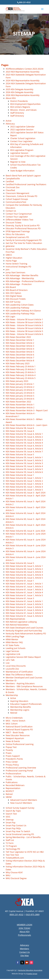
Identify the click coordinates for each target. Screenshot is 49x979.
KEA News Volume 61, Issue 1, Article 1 (24, 583)
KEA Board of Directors (17, 290)
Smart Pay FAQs (13, 828)
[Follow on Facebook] (17, 962)
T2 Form (10, 843)
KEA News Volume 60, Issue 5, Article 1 (24, 566)
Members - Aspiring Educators (20, 683)
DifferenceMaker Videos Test (19, 219)
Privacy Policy (12, 764)
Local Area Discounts (16, 665)
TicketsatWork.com (15, 857)
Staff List (10, 840)
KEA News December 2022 (18, 337)
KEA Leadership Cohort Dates (20, 304)
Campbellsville (13, 178)
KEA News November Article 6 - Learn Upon (26, 425)
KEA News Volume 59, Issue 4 (20, 431)
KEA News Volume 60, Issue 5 (20, 563)
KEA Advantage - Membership (20, 278)
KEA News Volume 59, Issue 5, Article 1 (24, 457)
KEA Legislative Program (21, 150)
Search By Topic (13, 810)
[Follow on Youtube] (27, 962)
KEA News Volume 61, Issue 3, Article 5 (24, 613)
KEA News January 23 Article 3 (20, 390)
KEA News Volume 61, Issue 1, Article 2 (24, 586)
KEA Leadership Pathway (17, 307)
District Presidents (19, 101)
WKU (8, 875)
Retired (13, 712)
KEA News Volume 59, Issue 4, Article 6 (24, 448)
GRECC (9, 254)
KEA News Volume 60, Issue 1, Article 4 (24, 486)
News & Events (13, 741)
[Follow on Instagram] (31, 962)
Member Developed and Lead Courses (24, 677)
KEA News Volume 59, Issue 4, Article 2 (24, 436)
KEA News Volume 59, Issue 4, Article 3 (24, 439)
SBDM (9, 797)
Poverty (9, 750)
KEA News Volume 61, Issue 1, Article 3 (24, 589)
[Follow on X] (22, 962)
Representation (13, 788)
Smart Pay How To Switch (18, 831)
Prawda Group (31, 974)
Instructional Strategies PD (18, 266)
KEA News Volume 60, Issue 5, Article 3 (24, 572)
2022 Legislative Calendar (22, 126)
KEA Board (11, 287)
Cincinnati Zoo (12, 187)
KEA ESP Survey (13, 301)
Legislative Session (19, 153)
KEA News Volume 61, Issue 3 (20, 598)
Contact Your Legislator (21, 141)
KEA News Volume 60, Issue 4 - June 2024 (25, 530)
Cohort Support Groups (17, 199)
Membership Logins (19, 709)
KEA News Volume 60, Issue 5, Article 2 (24, 569)
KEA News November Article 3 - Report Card (27, 410)
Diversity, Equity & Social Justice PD (23, 225)
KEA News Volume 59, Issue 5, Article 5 (24, 469)
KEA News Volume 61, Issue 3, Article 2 (24, 604)
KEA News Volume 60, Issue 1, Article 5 (24, 489)
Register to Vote (17, 161)
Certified (10, 181)
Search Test (11, 813)
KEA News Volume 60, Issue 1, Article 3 (24, 483)
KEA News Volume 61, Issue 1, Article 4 (24, 592)
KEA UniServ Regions (20, 107)
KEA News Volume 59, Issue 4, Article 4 (24, 442)
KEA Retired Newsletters (17, 624)
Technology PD (13, 849)
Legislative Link (13, 654)
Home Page (11, 260)
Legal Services (12, 651)
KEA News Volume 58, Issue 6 (20, 428)
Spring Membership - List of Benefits (23, 837)
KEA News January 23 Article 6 (20, 398)
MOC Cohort (11, 723)
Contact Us (11, 210)
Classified (10, 190)
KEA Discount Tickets (16, 299)
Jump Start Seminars (15, 272)
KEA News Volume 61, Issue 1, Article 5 (24, 595)
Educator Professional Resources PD (23, 228)
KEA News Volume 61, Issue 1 (20, 580)
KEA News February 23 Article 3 (20, 372)
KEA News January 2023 (17, 381)
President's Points (14, 758)
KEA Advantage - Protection (19, 284)
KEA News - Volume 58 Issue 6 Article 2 (24, 322)
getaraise (10, 246)
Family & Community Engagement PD (24, 240)
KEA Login (10, 316)
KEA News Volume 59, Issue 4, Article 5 (24, 445)
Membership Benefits (20, 707)
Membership (12, 695)
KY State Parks (12, 645)
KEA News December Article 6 (20, 354)
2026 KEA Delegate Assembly (19, 92)
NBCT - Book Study (15, 732)
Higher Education (14, 257)
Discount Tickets (13, 222)
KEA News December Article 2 (20, 343)
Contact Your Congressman (19, 213)
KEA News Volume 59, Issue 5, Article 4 (24, 466)
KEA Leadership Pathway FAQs (20, 313)
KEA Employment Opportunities (25, 104)
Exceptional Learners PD (17, 237)
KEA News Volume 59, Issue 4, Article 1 (24, 434)
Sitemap (10, 819)
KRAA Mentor (12, 639)
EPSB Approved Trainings (18, 231)
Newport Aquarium (15, 738)
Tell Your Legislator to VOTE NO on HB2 (25, 852)
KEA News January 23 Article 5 (20, 395)
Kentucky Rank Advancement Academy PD (26, 633)
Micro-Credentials (14, 717)
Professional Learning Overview (21, 767)
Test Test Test (12, 854)
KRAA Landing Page (15, 636)
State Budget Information (22, 170)
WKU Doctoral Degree (16, 878)
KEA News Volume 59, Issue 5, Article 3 (24, 463)
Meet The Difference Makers (19, 674)
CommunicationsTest (16, 202)
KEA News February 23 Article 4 (20, 375)
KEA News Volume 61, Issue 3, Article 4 (24, 610)
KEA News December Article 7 (20, 357)
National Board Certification (19, 726)
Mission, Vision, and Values (23, 110)
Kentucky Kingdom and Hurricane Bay (24, 630)
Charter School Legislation (22, 138)
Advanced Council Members (23, 800)
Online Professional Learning (20, 744)
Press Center (12, 761)
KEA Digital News (14, 296)
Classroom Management (17, 193)
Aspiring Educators (19, 701)
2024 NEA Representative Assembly (22, 80)
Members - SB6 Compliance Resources (24, 686)
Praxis (9, 753)
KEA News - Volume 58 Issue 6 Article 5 (24, 331)
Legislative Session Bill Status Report (23, 657)
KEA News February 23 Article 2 (20, 369)
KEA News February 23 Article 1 (20, 366)
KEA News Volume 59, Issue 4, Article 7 (24, 451)
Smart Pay (10, 822)
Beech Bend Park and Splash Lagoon (23, 175)
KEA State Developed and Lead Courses (24, 627)
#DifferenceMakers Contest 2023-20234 (24, 68)
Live (7, 663)
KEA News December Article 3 (20, 345)
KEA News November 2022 (18, 401)
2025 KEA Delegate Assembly (19, 89)
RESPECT (10, 791)
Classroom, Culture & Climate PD (21, 196)
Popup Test (11, 747)
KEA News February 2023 (17, 363)
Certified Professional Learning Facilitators (26, 184)
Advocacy (10, 123)
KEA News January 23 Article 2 (20, 387)
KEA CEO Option (13, 293)
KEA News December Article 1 (20, 340)
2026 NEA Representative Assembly (22, 95)
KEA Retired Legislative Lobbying (21, 621)
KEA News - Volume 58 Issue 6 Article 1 (24, 319)
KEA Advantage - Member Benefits (22, 275)
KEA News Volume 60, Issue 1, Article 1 (24, 478)
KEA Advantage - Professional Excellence (25, 281)
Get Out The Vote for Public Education (24, 243)
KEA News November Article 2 (20, 407)
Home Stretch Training (16, 263)
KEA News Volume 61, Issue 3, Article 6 (24, 616)
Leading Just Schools (15, 648)
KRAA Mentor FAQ (14, 642)
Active (8, 120)
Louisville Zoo (12, 668)
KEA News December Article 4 (20, 348)
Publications (12, 782)
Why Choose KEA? (14, 872)
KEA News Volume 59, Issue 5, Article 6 (24, 472)
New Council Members (21, 803)
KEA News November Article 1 (20, 404)
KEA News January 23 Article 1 (20, 384)
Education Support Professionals (26, 704)
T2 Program (11, 846)
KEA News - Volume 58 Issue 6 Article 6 (24, 334)
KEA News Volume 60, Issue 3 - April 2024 (25, 492)
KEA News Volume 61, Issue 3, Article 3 (24, 607)
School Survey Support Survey (20, 807)
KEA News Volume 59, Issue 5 (20, 454)
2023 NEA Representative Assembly (22, 71)
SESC (8, 816)
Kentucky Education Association (30, 970)
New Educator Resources (18, 735)
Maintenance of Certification (19, 671)
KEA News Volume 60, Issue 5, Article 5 (24, 577)
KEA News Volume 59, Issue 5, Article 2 (24, 460)
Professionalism (13, 773)
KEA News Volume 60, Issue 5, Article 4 (24, 574)
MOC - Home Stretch (15, 720)
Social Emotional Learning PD (20, 834)
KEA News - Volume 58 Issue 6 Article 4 (24, 328)
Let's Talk (10, 660)
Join (7, 269)
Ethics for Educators (15, 234)
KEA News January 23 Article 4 (20, 392)
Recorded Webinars (15, 785)
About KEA (11, 98)
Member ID (11, 680)
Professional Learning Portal (19, 770)
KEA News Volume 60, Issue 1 (20, 475)
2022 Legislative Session (21, 129)
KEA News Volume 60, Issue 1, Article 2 (24, 481)
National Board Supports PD (19, 729)
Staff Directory (17, 112)
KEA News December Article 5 (20, 351)
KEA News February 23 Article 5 (20, 378)
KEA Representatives (15, 618)
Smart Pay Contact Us (16, 825)
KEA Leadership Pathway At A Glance (23, 310)
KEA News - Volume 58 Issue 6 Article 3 (24, 325)
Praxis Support (13, 756)
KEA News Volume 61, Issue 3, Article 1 (24, 601)
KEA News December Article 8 (20, 360)
